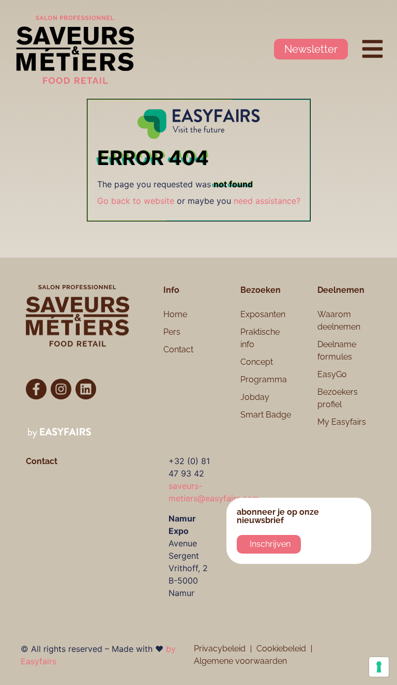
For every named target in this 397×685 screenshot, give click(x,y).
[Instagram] (61, 389)
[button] (311, 49)
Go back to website (135, 201)
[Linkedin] (85, 389)
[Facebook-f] (36, 389)
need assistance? (267, 201)
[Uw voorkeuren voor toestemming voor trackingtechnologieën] (379, 667)
